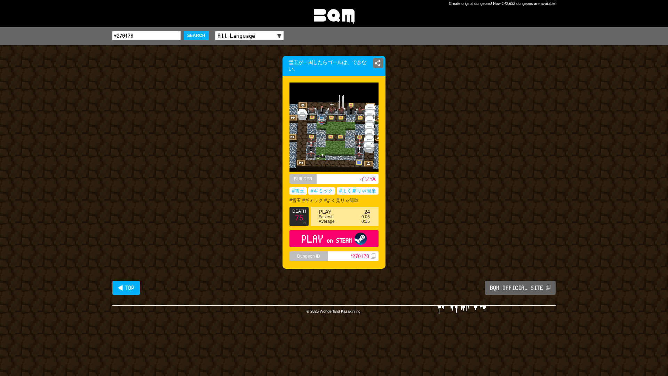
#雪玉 (298, 191)
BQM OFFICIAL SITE (516, 287)
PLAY (327, 239)
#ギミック (322, 191)
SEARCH (196, 35)
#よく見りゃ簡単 (357, 191)
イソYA (367, 179)
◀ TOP (126, 287)
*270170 (360, 256)
